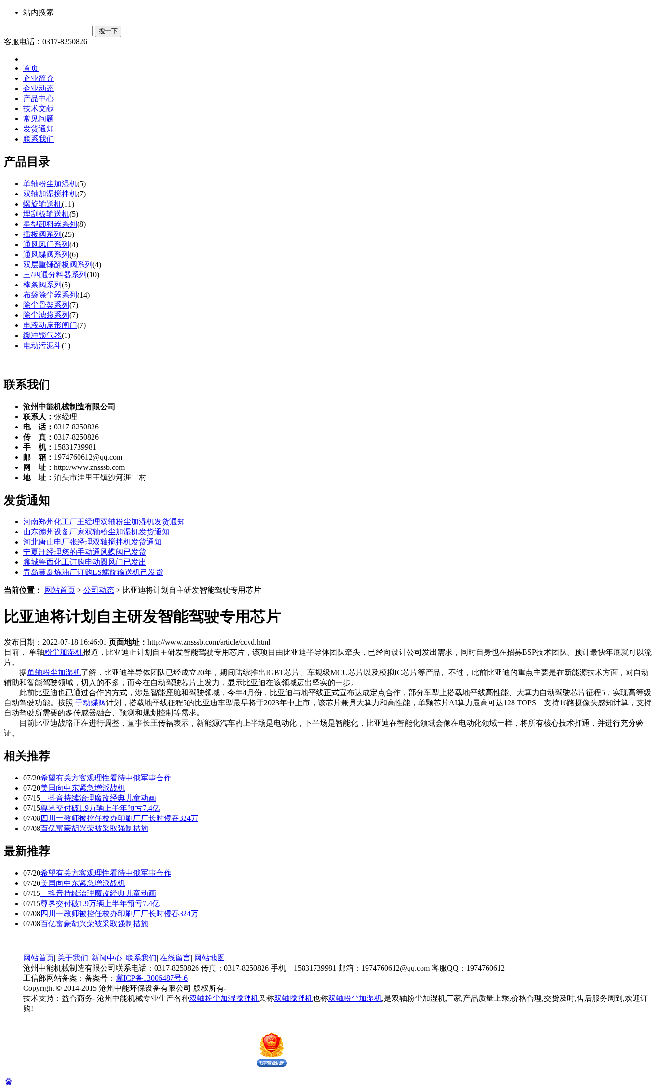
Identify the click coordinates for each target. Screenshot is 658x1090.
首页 (31, 68)
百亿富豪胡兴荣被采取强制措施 (94, 828)
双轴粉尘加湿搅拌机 (224, 998)
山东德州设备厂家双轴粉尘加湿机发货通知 (96, 532)
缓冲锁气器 (42, 335)
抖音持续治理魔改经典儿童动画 (98, 798)
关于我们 (72, 958)
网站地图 (209, 958)
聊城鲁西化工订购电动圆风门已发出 (84, 562)
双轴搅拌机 (293, 998)
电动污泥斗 (42, 345)
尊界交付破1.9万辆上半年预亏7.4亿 (100, 808)
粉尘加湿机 (63, 652)
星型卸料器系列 (50, 224)
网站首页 (59, 590)
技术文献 (38, 108)
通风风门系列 (46, 244)
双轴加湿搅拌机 (50, 194)
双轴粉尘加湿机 (355, 998)
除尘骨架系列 (46, 305)
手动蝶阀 (90, 703)
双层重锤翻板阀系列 (57, 264)
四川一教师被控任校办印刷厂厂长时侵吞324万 (119, 818)
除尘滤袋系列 (46, 315)
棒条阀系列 (42, 285)
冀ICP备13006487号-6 (152, 978)
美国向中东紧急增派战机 (82, 788)
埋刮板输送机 (46, 214)
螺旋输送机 (42, 204)
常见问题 (38, 119)
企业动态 (38, 88)
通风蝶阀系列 (46, 254)
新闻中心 (107, 958)
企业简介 (38, 78)
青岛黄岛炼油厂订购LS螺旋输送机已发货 (93, 572)
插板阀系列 (42, 234)
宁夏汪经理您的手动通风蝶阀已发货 (84, 552)
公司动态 (98, 590)
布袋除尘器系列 (50, 295)
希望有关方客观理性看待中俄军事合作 (105, 778)
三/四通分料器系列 (55, 275)
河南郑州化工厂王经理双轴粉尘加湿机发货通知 (104, 522)
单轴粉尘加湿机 (50, 184)
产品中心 (38, 98)
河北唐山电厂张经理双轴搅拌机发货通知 (92, 542)
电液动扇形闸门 (50, 325)
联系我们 (38, 139)
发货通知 (38, 129)
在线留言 (175, 958)
